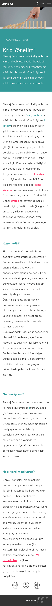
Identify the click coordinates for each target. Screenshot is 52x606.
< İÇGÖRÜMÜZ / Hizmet (16, 40)
